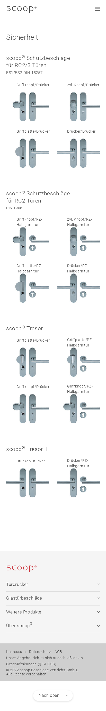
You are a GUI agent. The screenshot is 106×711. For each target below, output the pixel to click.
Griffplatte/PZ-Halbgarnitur (29, 268)
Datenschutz (40, 652)
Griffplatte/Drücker (33, 131)
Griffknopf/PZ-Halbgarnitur (29, 222)
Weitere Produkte (23, 612)
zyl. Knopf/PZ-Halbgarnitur (79, 222)
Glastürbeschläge (24, 598)
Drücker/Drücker (81, 131)
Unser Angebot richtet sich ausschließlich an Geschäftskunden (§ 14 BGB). (44, 661)
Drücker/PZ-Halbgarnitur (78, 268)
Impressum (15, 652)
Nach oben (49, 695)
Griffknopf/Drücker (33, 85)
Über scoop (19, 625)
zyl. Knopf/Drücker (83, 85)
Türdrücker (17, 584)
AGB (58, 652)
